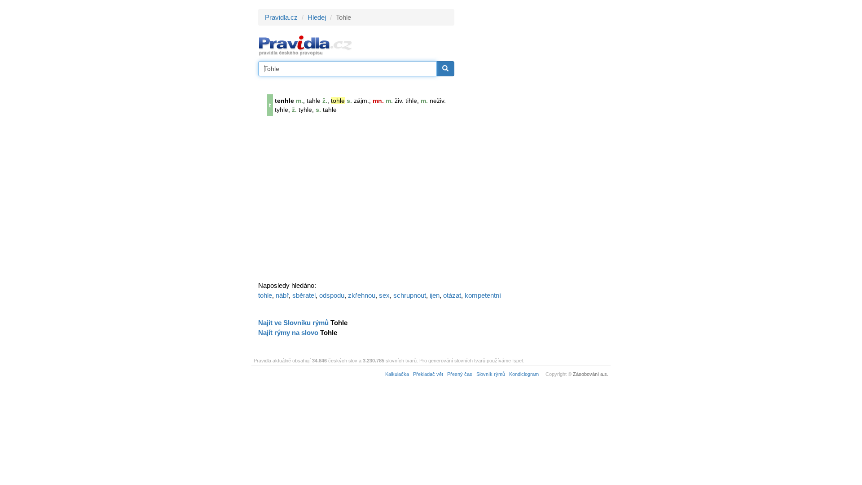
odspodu (331, 295)
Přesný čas (459, 374)
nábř (282, 295)
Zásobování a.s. (590, 374)
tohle (265, 295)
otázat (452, 295)
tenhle (284, 100)
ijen (435, 295)
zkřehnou (361, 295)
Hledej (317, 17)
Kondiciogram (524, 374)
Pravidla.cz (281, 17)
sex (384, 295)
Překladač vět (428, 374)
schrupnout (409, 295)
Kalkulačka (397, 374)
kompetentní (483, 295)
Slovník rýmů (490, 374)
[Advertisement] (535, 143)
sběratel (304, 295)
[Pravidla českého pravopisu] (305, 45)
